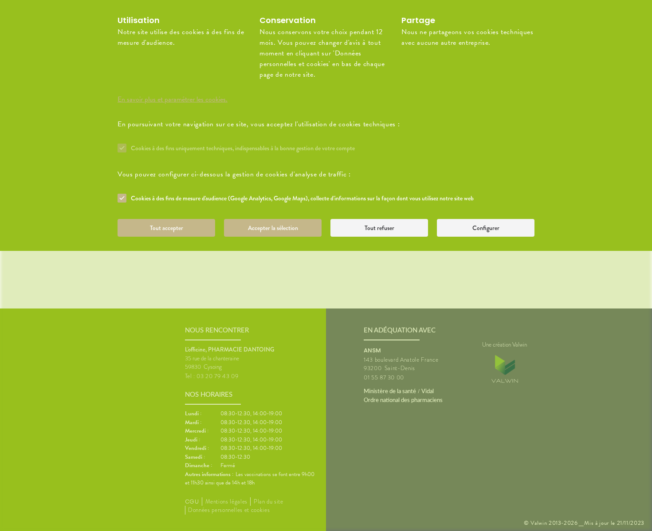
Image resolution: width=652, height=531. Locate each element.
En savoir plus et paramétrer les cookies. (173, 99)
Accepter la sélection (273, 227)
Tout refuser (379, 227)
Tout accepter (166, 227)
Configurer (485, 227)
